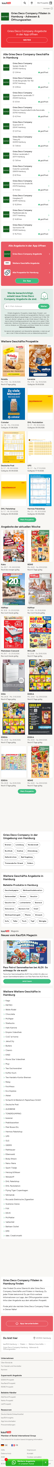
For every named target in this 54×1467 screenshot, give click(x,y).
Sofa (7, 921)
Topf (32, 921)
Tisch (24, 921)
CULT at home (12, 1037)
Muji (7, 1064)
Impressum (31, 1450)
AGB (3, 1457)
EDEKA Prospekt (7, 1380)
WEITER (27, 40)
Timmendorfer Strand (14, 863)
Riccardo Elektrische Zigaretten (20, 1199)
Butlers (9, 1046)
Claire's (9, 1050)
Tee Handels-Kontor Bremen (18, 1077)
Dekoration (9, 909)
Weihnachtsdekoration (32, 890)
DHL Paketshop (12, 1181)
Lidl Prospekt (6, 1404)
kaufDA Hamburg (10, 1344)
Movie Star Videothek (15, 1059)
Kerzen (23, 896)
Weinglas (42, 921)
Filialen (22, 1344)
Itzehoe (20, 851)
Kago (8, 1000)
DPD (7, 1231)
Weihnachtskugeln (13, 915)
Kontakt (30, 1453)
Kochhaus (10, 1086)
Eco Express (11, 1091)
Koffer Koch (11, 1073)
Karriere (4, 1370)
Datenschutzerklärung (27, 327)
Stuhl (36, 909)
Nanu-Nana (11, 1163)
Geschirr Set (10, 903)
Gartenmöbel (10, 896)
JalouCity (10, 1041)
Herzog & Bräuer (13, 1172)
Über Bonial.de (6, 1363)
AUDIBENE (10, 1109)
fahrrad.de (10, 1195)
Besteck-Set (24, 909)
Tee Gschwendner (14, 1068)
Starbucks (10, 1023)
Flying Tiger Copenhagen (17, 1190)
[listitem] (13, 365)
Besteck (38, 903)
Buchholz (9, 851)
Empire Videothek (14, 1032)
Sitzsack (38, 915)
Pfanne (28, 915)
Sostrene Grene (13, 1204)
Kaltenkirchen (11, 857)
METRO (9, 1005)
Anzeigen (46, 8)
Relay (8, 1082)
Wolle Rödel (11, 1009)
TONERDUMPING (13, 1113)
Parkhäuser (10, 1150)
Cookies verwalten (34, 1457)
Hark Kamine (11, 1027)
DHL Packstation (13, 1186)
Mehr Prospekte (27, 520)
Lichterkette (25, 903)
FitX (7, 1208)
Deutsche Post (12, 1104)
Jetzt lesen (27, 981)
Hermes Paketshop (14, 1131)
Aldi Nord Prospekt (8, 1397)
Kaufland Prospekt (8, 1383)
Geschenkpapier (12, 890)
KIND (8, 1055)
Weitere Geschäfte (36, 1344)
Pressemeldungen (8, 1425)
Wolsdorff (10, 1177)
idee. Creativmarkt (14, 1235)
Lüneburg (20, 845)
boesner (9, 1118)
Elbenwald (10, 1154)
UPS (7, 1136)
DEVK (8, 1213)
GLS (7, 1140)
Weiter (44, 306)
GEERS (9, 1145)
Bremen (8, 845)
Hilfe (3, 1450)
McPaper (9, 1018)
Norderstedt (33, 845)
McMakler (10, 1217)
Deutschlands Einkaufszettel (12, 1414)
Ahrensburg (32, 851)
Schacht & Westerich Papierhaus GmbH (23, 1100)
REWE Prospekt (7, 1387)
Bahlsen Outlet (12, 1226)
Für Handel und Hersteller (11, 1366)
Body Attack (11, 1159)
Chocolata (10, 1014)
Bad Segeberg (27, 857)
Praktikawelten (12, 1122)
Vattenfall (10, 1222)
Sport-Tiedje (11, 1168)
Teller (15, 921)
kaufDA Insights (7, 1418)
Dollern (30, 863)
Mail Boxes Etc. (12, 1127)
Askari (8, 1095)
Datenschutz (6, 1453)
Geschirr (33, 896)
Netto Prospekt (7, 1400)
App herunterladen (8, 1421)
